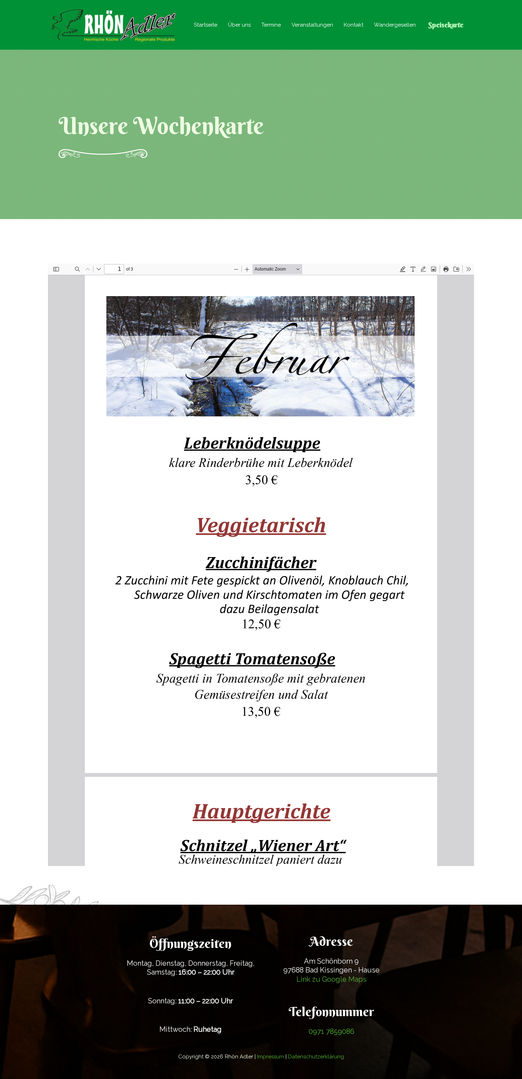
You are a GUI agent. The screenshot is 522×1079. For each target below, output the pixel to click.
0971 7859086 (331, 1031)
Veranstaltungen (312, 25)
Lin (301, 979)
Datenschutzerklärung (316, 1056)
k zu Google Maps (336, 979)
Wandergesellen (395, 25)
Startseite (205, 25)
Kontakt (353, 25)
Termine (271, 25)
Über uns (239, 25)
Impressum (270, 1056)
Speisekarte (445, 24)
